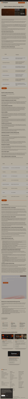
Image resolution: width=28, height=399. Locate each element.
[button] (3, 397)
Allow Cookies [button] (3, 395)
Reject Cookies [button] (6, 395)
